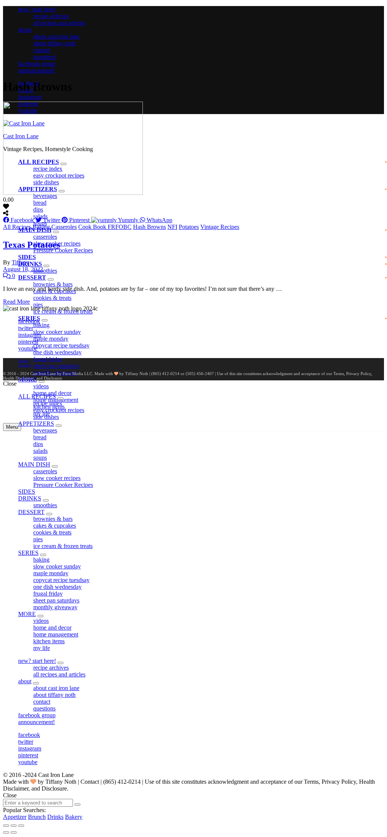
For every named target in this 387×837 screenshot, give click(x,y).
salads (40, 216)
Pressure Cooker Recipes (63, 250)
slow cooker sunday (57, 332)
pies (38, 304)
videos (41, 386)
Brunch (37, 817)
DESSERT (32, 277)
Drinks (55, 817)
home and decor (52, 627)
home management (55, 634)
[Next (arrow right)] (14, 832)
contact (41, 50)
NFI (172, 227)
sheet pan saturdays (56, 366)
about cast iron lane (56, 36)
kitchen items (49, 641)
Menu (12, 427)
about (24, 29)
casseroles (45, 236)
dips (38, 209)
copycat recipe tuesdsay (61, 345)
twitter (25, 328)
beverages (45, 430)
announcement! (36, 70)
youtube (27, 348)
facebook (29, 321)
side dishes (46, 417)
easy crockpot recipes (58, 410)
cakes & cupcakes (54, 525)
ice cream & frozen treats (63, 546)
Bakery (73, 817)
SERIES (28, 553)
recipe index (47, 403)
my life (41, 648)
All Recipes (17, 227)
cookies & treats (52, 298)
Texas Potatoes (31, 245)
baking (41, 325)
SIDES (27, 257)
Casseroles (64, 227)
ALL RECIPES (37, 396)
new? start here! (37, 9)
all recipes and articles (59, 23)
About (23, 360)
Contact (24, 365)
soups (40, 457)
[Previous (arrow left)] (6, 832)
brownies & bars (53, 284)
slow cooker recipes (56, 478)
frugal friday (48, 359)
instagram (29, 97)
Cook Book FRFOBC (105, 227)
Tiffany (20, 262)
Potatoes (189, 227)
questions (44, 57)
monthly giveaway (55, 607)
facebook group (37, 63)
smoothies (45, 270)
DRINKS (30, 264)
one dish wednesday (57, 352)
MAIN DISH (34, 464)
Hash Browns (149, 227)
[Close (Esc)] (6, 826)
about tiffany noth (54, 43)
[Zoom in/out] (21, 826)
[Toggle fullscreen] (14, 826)
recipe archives (51, 16)
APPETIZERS (36, 423)
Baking (41, 227)
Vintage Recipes (219, 227)
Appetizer (14, 817)
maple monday (50, 338)
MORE (27, 614)
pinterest (28, 341)
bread (39, 202)
